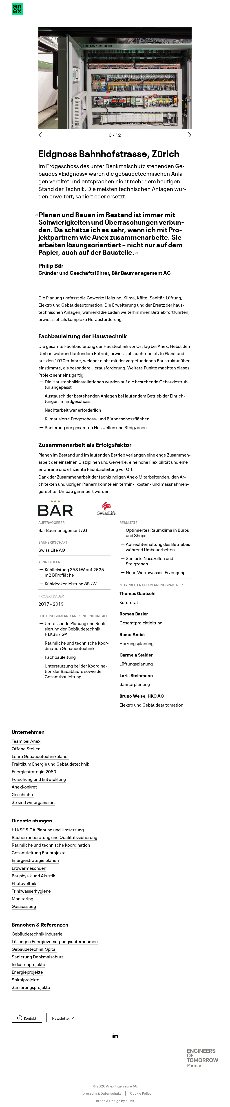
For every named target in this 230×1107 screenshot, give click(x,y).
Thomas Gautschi (137, 593)
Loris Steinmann (136, 675)
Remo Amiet (132, 634)
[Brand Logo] (17, 9)
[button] (27, 1018)
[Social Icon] (115, 1036)
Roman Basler (133, 613)
